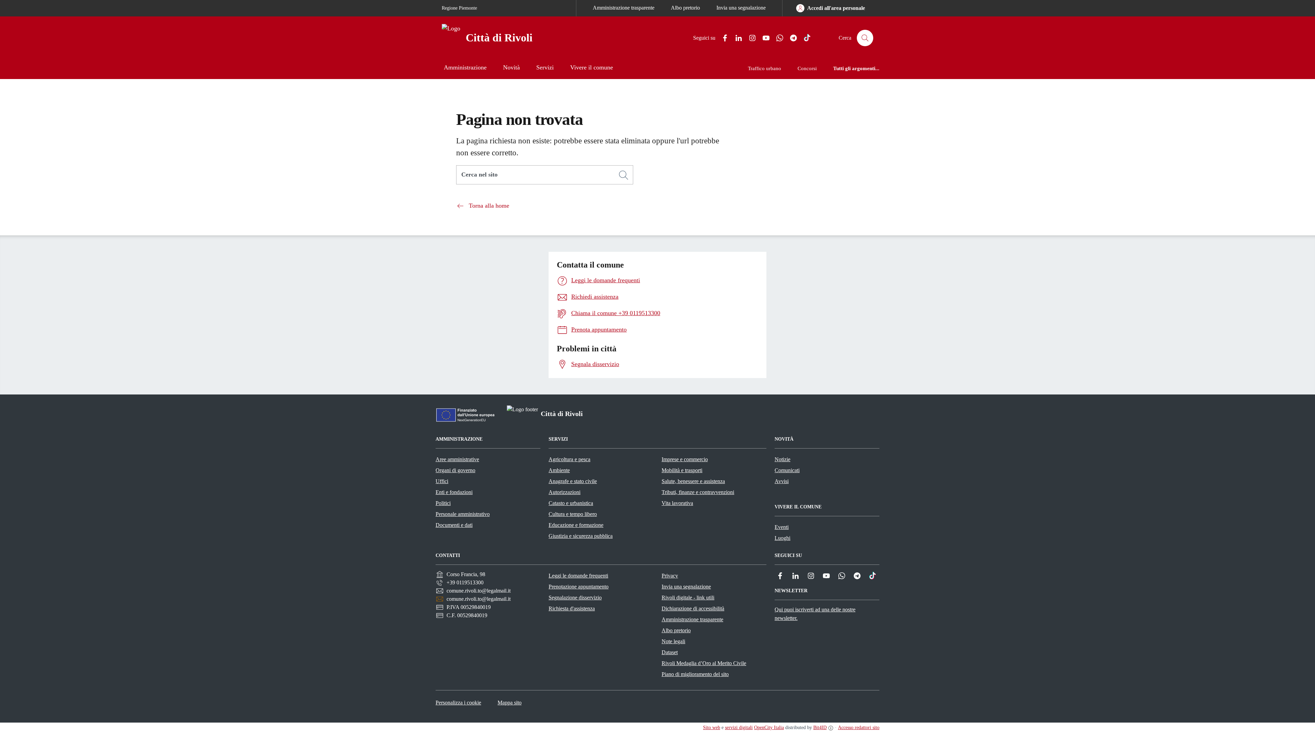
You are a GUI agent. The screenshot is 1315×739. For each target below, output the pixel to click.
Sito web (711, 727)
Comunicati (787, 470)
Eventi (782, 527)
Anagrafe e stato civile (573, 481)
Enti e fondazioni (454, 492)
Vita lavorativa (677, 503)
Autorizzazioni (564, 492)
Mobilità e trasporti (682, 470)
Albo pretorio (685, 8)
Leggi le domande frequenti (578, 576)
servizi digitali (739, 727)
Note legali (673, 641)
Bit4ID (820, 727)
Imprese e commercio (685, 459)
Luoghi (782, 538)
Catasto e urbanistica (571, 503)
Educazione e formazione (576, 525)
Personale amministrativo (463, 514)
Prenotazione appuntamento (579, 586)
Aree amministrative (457, 459)
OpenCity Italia (769, 727)
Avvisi (782, 481)
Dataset (670, 652)
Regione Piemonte (459, 8)
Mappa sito (510, 702)
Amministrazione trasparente (623, 8)
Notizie (782, 459)
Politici (443, 503)
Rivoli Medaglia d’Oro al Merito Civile (704, 663)
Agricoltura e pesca (569, 459)
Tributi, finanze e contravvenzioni (698, 492)
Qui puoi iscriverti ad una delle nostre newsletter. (815, 614)
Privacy (670, 576)
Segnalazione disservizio (575, 597)
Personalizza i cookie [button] (458, 702)
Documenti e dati (454, 525)
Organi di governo (455, 470)
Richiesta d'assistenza (572, 608)
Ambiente (559, 470)
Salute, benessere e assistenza (693, 481)
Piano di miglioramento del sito (695, 674)
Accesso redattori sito (858, 727)
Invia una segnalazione (741, 8)
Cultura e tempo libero (573, 514)
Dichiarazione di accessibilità (693, 608)
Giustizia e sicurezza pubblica (581, 536)
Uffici (442, 481)
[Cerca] (623, 175)
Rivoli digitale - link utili (688, 597)
